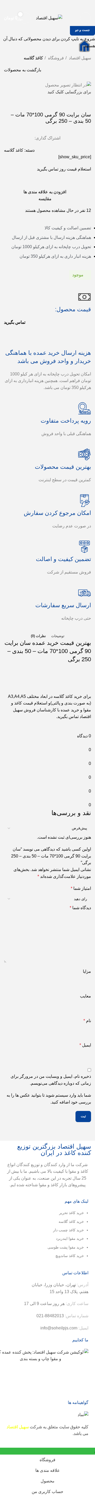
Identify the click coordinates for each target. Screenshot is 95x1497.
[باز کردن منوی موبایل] (85, 18)
